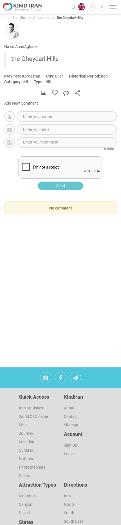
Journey (26, 433)
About (69, 408)
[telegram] (75, 379)
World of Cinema (33, 416)
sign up (70, 445)
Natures (26, 458)
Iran (67, 496)
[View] (43, 92)
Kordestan (25, 76)
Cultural (26, 450)
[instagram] (46, 379)
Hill (19, 82)
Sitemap (71, 425)
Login (69, 453)
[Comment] (66, 92)
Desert (24, 513)
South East (73, 521)
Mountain (27, 496)
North (69, 504)
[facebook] (60, 379)
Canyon (25, 504)
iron (91, 76)
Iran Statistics (31, 408)
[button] (102, 7)
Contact (71, 416)
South (69, 513)
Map (23, 425)
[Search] (92, 7)
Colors (24, 475)
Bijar (57, 76)
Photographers (32, 467)
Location (26, 442)
